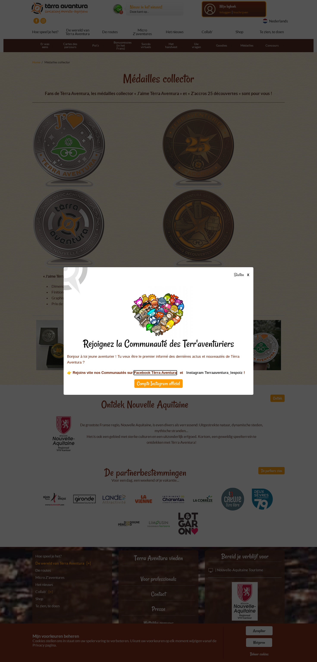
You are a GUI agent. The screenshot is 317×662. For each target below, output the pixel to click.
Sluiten (239, 275)
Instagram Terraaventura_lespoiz (214, 373)
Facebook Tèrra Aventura (155, 373)
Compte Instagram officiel (158, 383)
